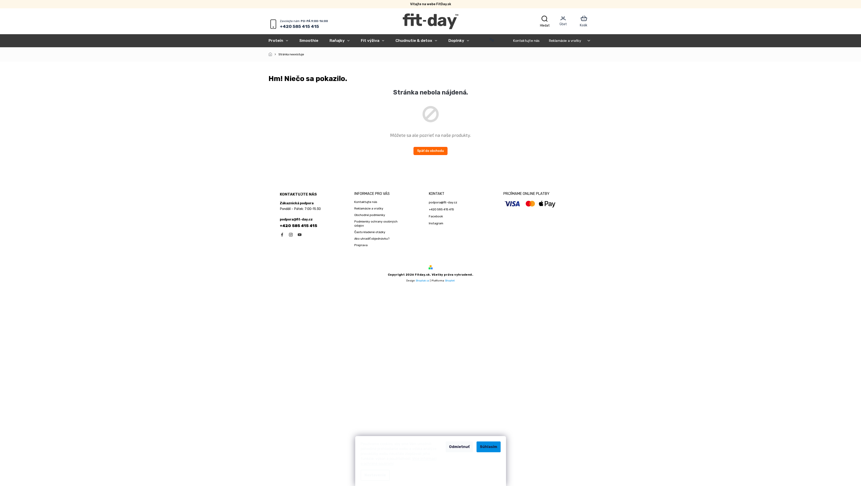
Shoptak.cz (422, 280)
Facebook (436, 216)
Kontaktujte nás (526, 40)
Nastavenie (375, 475)
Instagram (436, 223)
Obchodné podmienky (369, 215)
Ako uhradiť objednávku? (372, 238)
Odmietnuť (459, 447)
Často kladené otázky (369, 232)
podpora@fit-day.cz (443, 202)
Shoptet (450, 280)
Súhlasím (488, 447)
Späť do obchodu (430, 151)
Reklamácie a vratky (565, 40)
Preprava (361, 245)
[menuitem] (281, 40)
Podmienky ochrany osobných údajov (376, 223)
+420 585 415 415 (298, 225)
